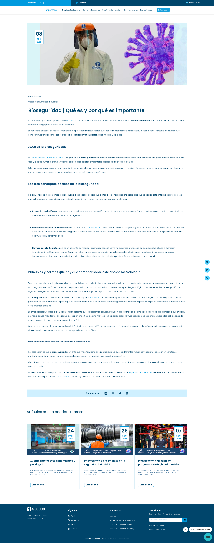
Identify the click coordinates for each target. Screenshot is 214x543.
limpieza (133, 372)
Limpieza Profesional (71, 10)
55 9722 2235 (41, 515)
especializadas (93, 227)
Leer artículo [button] (38, 484)
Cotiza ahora (163, 10)
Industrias (133, 10)
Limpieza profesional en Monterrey (121, 529)
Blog (42, 3)
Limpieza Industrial (49, 101)
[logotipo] (51, 10)
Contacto (31, 3)
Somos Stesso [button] (146, 10)
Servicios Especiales (91, 10)
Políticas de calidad (156, 525)
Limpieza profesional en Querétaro (121, 524)
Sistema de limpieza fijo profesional (121, 520)
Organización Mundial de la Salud (47, 157)
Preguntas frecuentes (157, 529)
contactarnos (62, 376)
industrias (94, 297)
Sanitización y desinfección (114, 10)
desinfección (145, 372)
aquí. (129, 539)
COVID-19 (71, 120)
